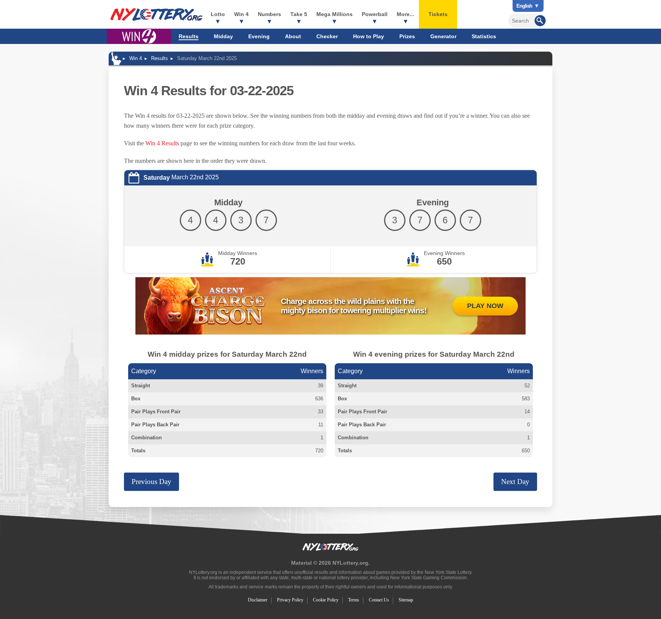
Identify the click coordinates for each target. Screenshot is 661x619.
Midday (223, 36)
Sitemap (406, 600)
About (293, 36)
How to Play (368, 36)
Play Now (485, 306)
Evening (259, 36)
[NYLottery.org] (156, 14)
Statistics (484, 36)
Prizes (407, 36)
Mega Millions (334, 14)
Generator (443, 36)
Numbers (269, 14)
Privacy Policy (290, 600)
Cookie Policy (326, 600)
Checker (327, 36)
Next (515, 482)
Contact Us (379, 600)
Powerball (374, 14)
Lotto (218, 14)
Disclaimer (257, 600)
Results (189, 36)
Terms (353, 600)
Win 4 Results (162, 143)
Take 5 (298, 14)
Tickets (438, 14)
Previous (151, 482)
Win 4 (241, 14)
